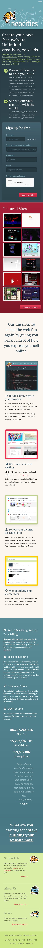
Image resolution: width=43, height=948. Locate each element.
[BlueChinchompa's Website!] (31, 264)
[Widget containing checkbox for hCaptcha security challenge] (20, 182)
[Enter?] (12, 264)
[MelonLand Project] (31, 250)
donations (7, 649)
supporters (16, 868)
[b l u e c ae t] (31, 220)
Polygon (23, 803)
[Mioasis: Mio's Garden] (12, 294)
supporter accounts (21, 647)
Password (10, 155)
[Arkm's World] (12, 250)
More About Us (20, 904)
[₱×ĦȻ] (31, 235)
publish (9, 713)
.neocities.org (30, 139)
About (8, 940)
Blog (29, 940)
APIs (5, 699)
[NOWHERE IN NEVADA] (31, 279)
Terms (21, 943)
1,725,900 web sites (9, 57)
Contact (30, 943)
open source (17, 935)
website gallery (22, 475)
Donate (23, 876)
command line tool (28, 86)
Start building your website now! (23, 835)
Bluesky (34, 935)
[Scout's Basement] (12, 235)
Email (8, 165)
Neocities (8, 935)
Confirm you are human (15, 176)
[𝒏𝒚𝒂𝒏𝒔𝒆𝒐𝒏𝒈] (12, 220)
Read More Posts (19, 924)
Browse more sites (30, 307)
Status (13, 943)
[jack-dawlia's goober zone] (31, 294)
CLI (23, 940)
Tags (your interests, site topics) (18, 145)
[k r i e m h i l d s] (12, 279)
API (35, 940)
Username (10, 135)
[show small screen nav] (40, 2)
